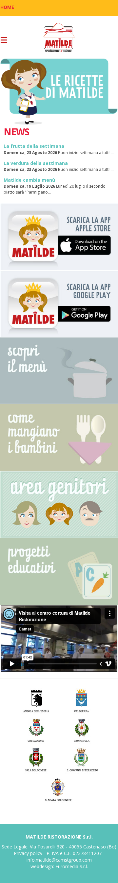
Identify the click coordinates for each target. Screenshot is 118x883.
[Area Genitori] (59, 504)
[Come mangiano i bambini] (59, 437)
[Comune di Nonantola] (82, 729)
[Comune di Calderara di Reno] (82, 700)
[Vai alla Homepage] (59, 37)
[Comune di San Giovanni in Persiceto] (82, 759)
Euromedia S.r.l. (71, 866)
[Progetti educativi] (59, 571)
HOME (7, 7)
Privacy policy (28, 853)
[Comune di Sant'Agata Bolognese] (59, 789)
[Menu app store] (59, 236)
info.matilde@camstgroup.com (59, 860)
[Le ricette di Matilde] (59, 92)
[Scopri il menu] (59, 370)
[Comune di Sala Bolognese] (35, 759)
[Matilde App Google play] (59, 304)
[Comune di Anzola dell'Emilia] (35, 700)
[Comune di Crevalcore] (35, 729)
